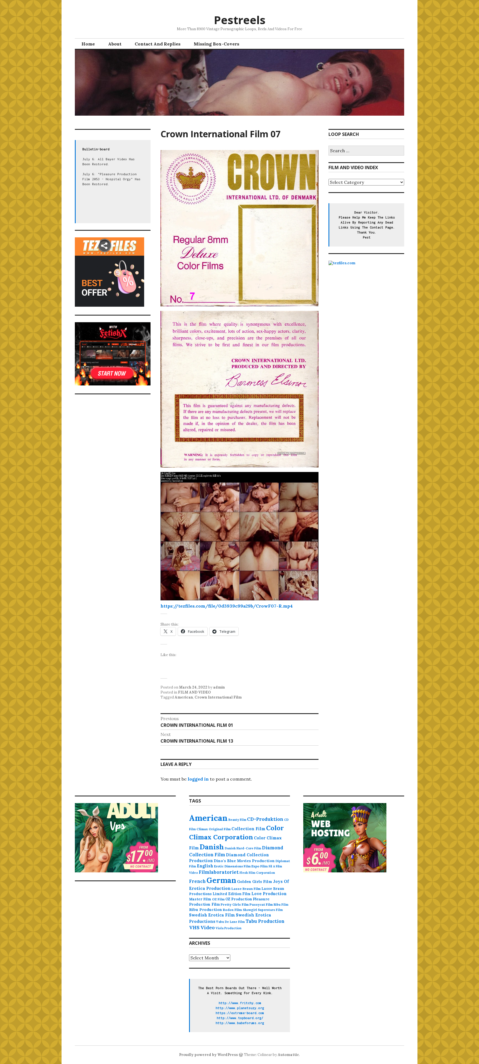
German (221, 880)
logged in (198, 779)
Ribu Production (205, 909)
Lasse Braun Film (246, 889)
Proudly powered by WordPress (208, 1054)
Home (88, 44)
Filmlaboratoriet (219, 872)
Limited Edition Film (232, 894)
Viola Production (228, 928)
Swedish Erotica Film (212, 915)
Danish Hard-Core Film (243, 848)
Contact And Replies (157, 44)
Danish (212, 846)
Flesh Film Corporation (257, 873)
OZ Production (238, 899)
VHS (194, 927)
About (114, 44)
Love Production (269, 893)
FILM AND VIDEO (194, 692)
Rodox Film (232, 910)
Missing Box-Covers (216, 44)
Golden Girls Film (254, 881)
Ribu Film (281, 904)
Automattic (288, 1054)
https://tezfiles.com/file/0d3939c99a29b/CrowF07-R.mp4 (226, 606)
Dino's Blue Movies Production (244, 860)
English (205, 866)
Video (207, 927)
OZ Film (218, 899)
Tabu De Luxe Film (230, 922)
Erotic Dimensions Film (232, 866)
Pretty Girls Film (235, 904)
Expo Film (259, 866)
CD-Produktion (265, 819)
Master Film (200, 899)
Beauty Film (237, 820)
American (184, 697)
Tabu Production (265, 921)
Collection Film (248, 828)
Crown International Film (218, 697)
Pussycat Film (261, 904)
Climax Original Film (214, 829)
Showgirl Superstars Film (263, 910)
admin (219, 687)
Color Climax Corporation (236, 832)
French (197, 881)
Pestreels (240, 19)
